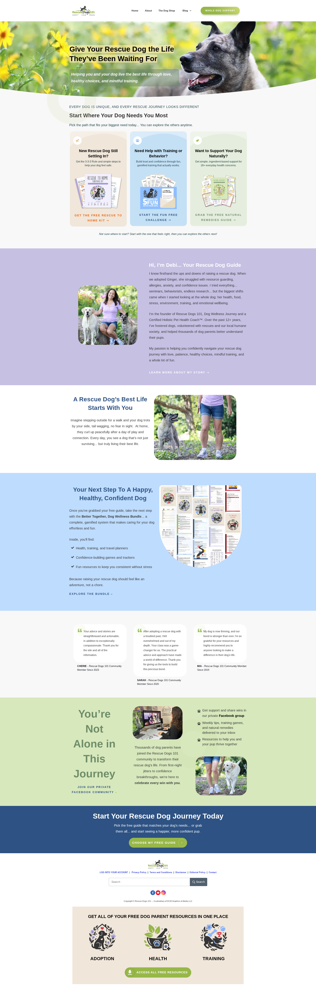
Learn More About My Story (177, 372)
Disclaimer (180, 872)
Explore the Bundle (89, 593)
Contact (212, 872)
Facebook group (231, 716)
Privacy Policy (139, 872)
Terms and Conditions (161, 872)
